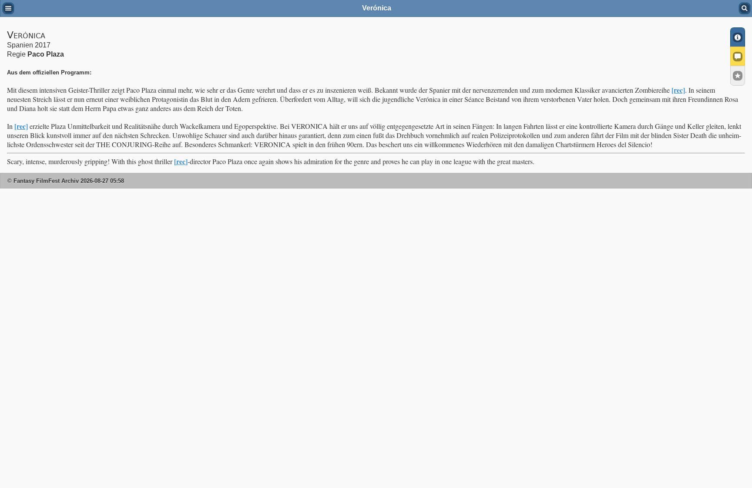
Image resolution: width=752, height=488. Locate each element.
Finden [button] (744, 8)
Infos (737, 37)
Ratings (737, 75)
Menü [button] (8, 8)
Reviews (737, 56)
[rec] (678, 90)
